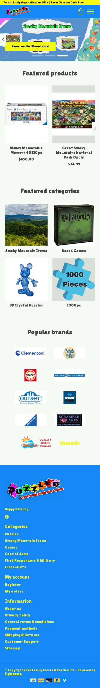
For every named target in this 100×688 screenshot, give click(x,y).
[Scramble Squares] (69, 420)
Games (11, 547)
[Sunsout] (36, 442)
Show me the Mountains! (30, 46)
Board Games (74, 250)
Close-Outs (15, 567)
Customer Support (22, 641)
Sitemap (12, 648)
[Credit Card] (33, 680)
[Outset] (30, 398)
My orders (14, 591)
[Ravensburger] (30, 420)
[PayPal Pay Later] (57, 680)
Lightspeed (13, 674)
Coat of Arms (16, 553)
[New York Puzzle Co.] (69, 375)
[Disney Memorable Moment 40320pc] (26, 114)
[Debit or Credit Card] (49, 680)
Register (13, 584)
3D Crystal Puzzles (26, 305)
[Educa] (30, 375)
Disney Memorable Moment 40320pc (26, 150)
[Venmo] (64, 680)
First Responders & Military (30, 560)
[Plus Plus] (69, 398)
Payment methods (21, 628)
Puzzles (12, 534)
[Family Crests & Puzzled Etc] (17, 11)
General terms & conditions (29, 621)
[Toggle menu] (90, 11)
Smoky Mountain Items (26, 250)
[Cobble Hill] (69, 353)
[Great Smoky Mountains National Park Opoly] (73, 114)
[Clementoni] (30, 353)
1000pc (74, 305)
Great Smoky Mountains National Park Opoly (74, 153)
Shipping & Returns (22, 635)
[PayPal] (41, 680)
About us (13, 608)
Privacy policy (17, 615)
